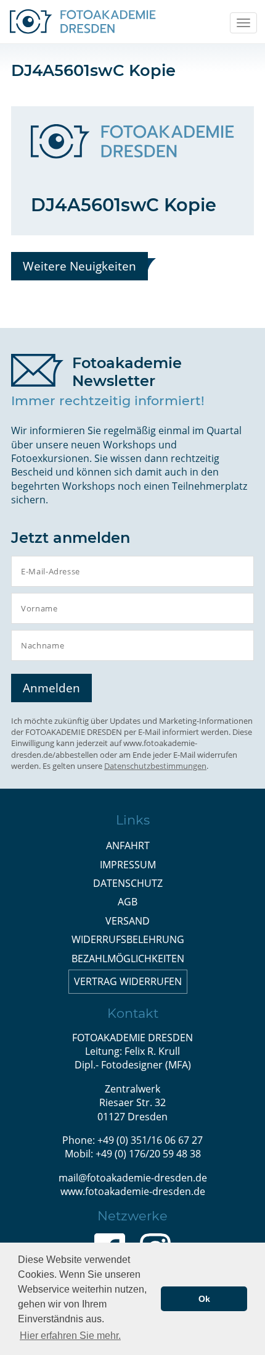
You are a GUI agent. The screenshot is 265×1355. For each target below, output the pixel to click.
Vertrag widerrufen (128, 981)
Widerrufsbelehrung (127, 939)
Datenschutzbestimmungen (155, 765)
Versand (127, 921)
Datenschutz (128, 883)
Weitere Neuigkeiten (79, 266)
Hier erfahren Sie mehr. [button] (70, 1335)
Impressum (128, 864)
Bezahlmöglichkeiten (127, 958)
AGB (127, 901)
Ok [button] (204, 1299)
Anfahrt (128, 845)
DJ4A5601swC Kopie (123, 205)
